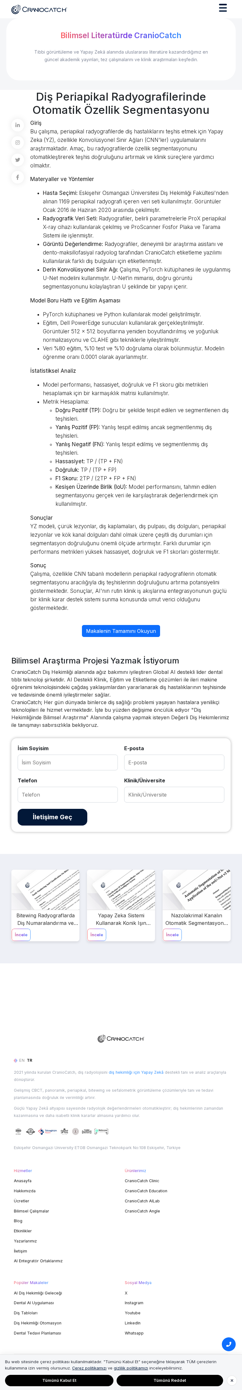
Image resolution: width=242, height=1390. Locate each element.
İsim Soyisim (33, 748)
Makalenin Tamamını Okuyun (121, 631)
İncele (21, 934)
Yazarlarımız (25, 1241)
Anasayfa (23, 1180)
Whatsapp (134, 1333)
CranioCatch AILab (142, 1201)
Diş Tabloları (25, 1313)
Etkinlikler (23, 1231)
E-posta (134, 748)
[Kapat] (232, 1380)
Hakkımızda (25, 1191)
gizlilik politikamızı (131, 1367)
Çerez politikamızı (89, 1367)
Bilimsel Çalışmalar (31, 1211)
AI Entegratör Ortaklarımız (38, 1261)
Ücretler (21, 1201)
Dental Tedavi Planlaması (37, 1333)
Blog (18, 1220)
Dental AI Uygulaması (34, 1302)
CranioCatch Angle (142, 1211)
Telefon (27, 780)
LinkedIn (133, 1323)
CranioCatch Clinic (142, 1180)
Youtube (133, 1313)
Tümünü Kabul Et (59, 1380)
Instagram (134, 1302)
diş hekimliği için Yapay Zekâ (136, 1072)
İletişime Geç (52, 817)
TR (30, 1060)
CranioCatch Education (146, 1191)
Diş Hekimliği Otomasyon (37, 1323)
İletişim (20, 1251)
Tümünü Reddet (169, 1380)
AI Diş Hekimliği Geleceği (38, 1293)
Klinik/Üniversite (144, 780)
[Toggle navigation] (223, 9)
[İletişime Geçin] (229, 1344)
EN (22, 1060)
